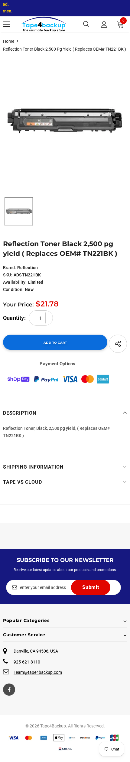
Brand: (9, 267)
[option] (65, 121)
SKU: (7, 274)
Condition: (13, 289)
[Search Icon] (86, 24)
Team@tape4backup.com (38, 672)
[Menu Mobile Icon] (6, 24)
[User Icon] (104, 24)
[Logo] (44, 24)
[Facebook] (9, 689)
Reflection (27, 267)
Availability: (15, 282)
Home (8, 41)
